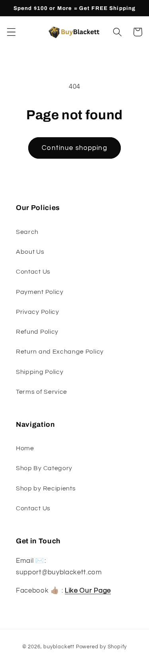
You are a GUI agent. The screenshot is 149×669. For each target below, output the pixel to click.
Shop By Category (44, 468)
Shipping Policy (39, 372)
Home (25, 448)
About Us (30, 252)
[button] (11, 32)
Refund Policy (37, 332)
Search (27, 232)
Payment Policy (40, 292)
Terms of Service (41, 392)
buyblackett (58, 647)
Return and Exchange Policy (60, 351)
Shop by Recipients (45, 488)
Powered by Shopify (101, 647)
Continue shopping (74, 148)
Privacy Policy (37, 312)
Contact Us (33, 271)
